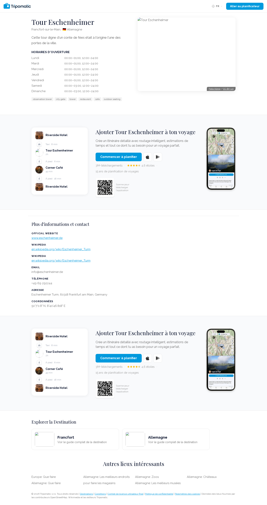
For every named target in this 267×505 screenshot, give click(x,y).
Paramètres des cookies (187, 494)
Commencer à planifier (118, 157)
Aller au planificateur (245, 6)
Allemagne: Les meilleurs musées (158, 483)
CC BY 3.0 (228, 88)
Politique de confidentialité (159, 494)
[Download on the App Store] (147, 157)
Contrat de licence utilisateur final (125, 494)
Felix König (214, 88)
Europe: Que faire (43, 477)
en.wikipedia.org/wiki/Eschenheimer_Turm (60, 249)
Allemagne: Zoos (147, 477)
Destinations (86, 494)
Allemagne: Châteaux (202, 477)
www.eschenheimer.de (47, 238)
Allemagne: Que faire (46, 483)
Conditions (100, 494)
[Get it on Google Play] (157, 157)
